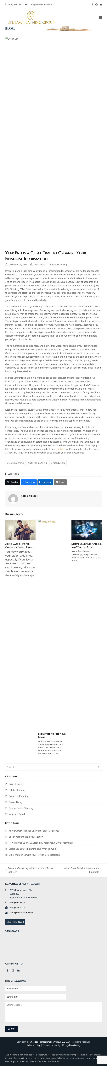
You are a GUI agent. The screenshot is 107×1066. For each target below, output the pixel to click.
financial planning (37, 462)
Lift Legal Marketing (70, 1045)
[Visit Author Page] (13, 498)
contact (60, 449)
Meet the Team (15, 921)
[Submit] (99, 767)
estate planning (15, 462)
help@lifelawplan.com (21, 912)
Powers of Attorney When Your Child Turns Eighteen (29, 870)
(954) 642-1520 (15, 4)
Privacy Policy (33, 1045)
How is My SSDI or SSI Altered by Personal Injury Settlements (41, 842)
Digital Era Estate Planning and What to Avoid (86, 545)
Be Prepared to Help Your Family (26, 836)
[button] (100, 17)
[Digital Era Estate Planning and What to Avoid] (86, 529)
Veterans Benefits (18, 814)
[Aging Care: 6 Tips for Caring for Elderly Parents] (20, 529)
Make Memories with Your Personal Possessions (34, 854)
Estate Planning (59, 264)
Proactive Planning (19, 796)
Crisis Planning (16, 784)
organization (58, 462)
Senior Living (15, 802)
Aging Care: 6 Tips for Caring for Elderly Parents (19, 545)
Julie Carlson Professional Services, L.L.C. (46, 1041)
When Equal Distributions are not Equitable (79, 870)
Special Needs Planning (21, 808)
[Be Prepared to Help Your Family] (53, 624)
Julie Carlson (39, 264)
